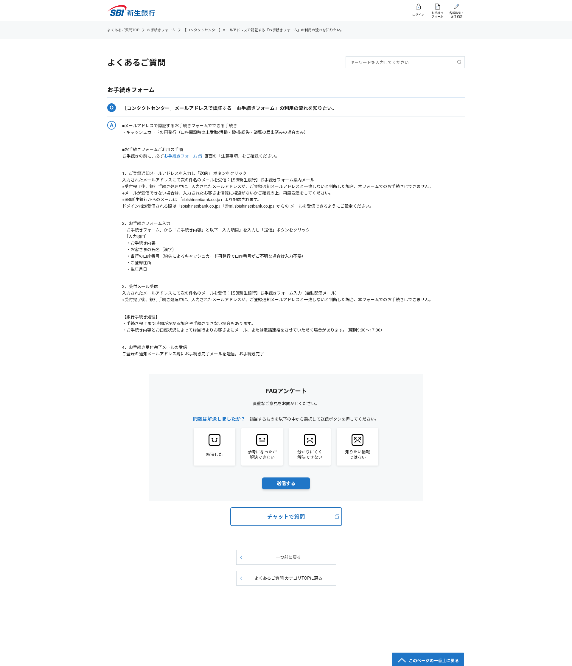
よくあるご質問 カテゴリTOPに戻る (288, 578)
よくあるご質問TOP (123, 29)
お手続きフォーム (161, 29)
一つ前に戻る (288, 557)
